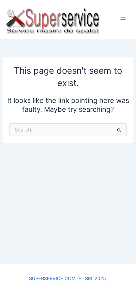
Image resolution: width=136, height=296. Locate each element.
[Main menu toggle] (123, 19)
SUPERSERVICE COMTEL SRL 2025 (68, 278)
